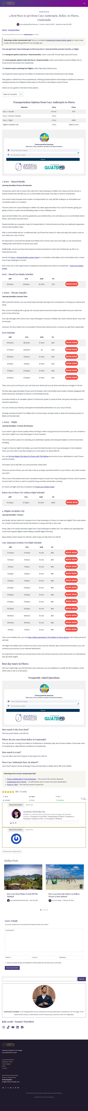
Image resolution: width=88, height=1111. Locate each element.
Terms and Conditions (38, 1093)
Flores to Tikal (12, 785)
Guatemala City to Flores (16, 782)
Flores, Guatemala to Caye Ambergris (21, 779)
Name (8, 957)
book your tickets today (45, 487)
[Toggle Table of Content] (20, 94)
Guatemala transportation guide (58, 40)
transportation (44, 12)
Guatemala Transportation (12, 851)
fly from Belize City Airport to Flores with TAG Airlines (29, 456)
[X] (6, 1088)
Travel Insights (6, 1064)
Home (4, 30)
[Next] (81, 886)
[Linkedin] (11, 823)
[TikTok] (13, 1088)
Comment (10, 930)
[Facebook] (15, 823)
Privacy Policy (29, 1093)
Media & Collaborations (9, 1077)
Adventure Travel (7, 1062)
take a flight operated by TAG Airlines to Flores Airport (48, 637)
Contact (4, 1068)
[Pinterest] (16, 1088)
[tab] (40, 909)
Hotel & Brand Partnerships (10, 1075)
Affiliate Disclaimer (48, 1093)
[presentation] (23, 877)
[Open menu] (84, 3)
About (4, 1066)
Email (35, 957)
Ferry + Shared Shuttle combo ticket (25, 257)
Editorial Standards (57, 1093)
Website (62, 957)
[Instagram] (13, 823)
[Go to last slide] (7, 886)
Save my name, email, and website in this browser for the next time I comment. (34, 963)
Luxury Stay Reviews (8, 1060)
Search (81, 979)
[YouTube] (18, 1088)
